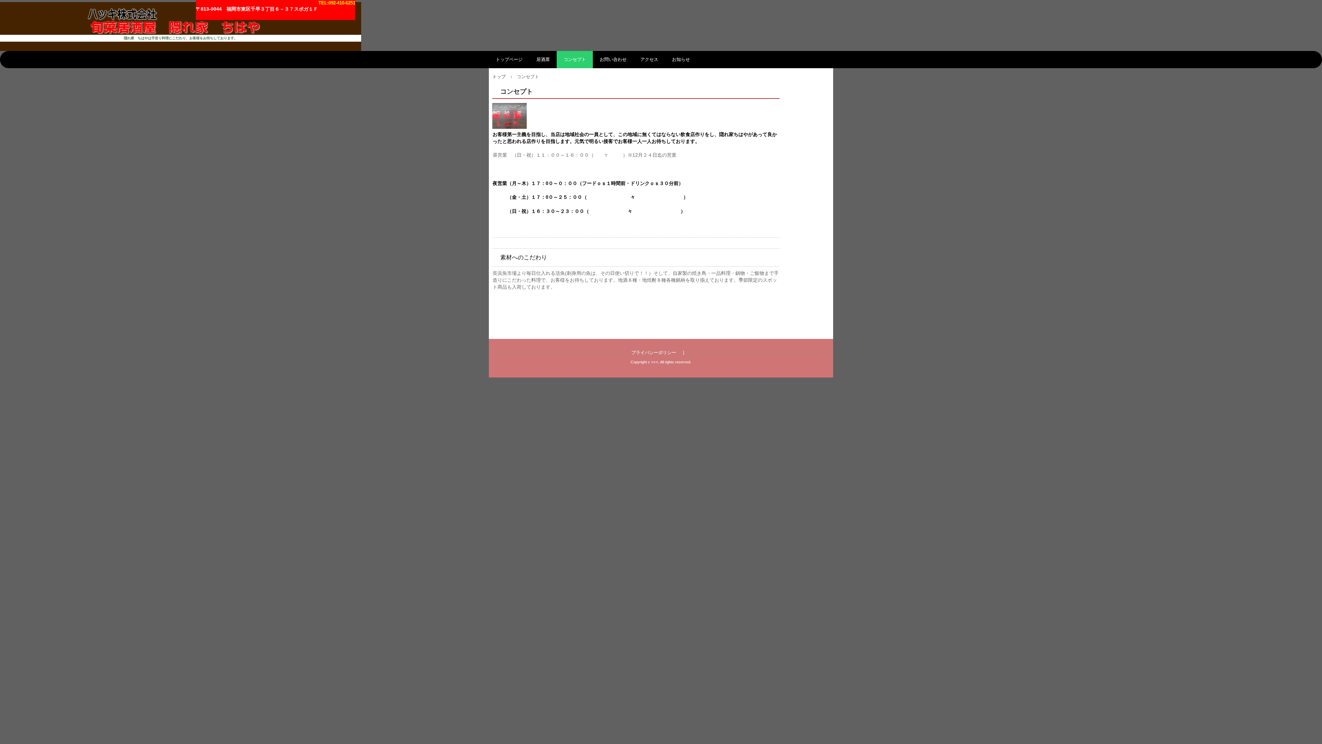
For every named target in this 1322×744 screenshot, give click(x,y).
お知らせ (681, 59)
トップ (499, 76)
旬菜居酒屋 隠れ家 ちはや (180, 18)
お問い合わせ (613, 59)
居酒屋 (543, 59)
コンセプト (575, 59)
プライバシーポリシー (653, 352)
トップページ (509, 59)
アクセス (649, 59)
